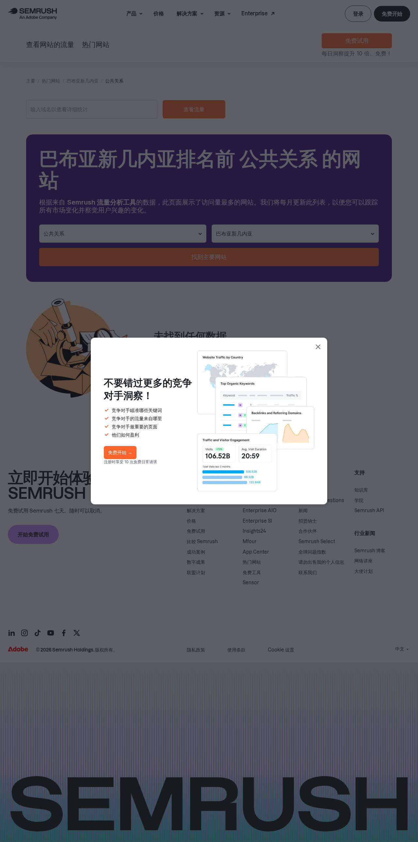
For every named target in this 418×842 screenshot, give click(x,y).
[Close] (318, 346)
